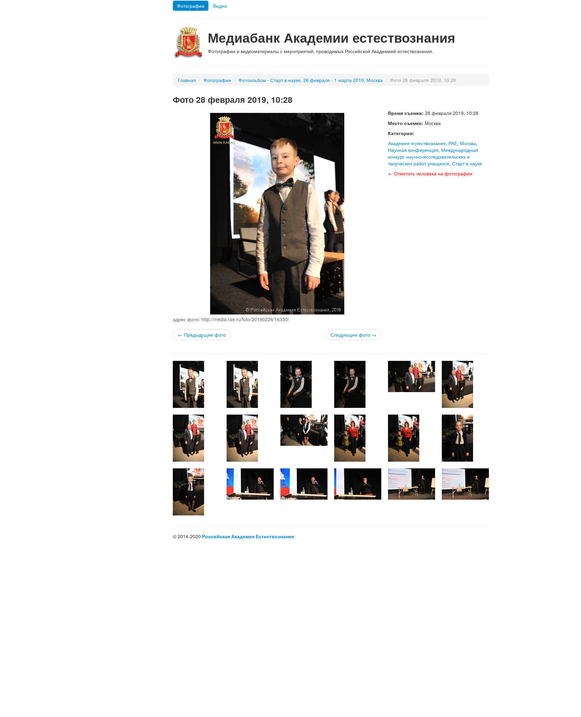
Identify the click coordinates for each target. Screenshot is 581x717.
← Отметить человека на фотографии (430, 173)
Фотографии (190, 5)
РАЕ (453, 143)
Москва (468, 143)
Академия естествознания (417, 143)
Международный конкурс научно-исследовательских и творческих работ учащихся (433, 156)
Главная (187, 80)
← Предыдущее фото (202, 334)
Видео (220, 5)
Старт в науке (467, 163)
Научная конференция (413, 149)
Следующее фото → (353, 334)
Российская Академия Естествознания (248, 536)
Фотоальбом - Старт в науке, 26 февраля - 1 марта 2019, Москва (310, 80)
